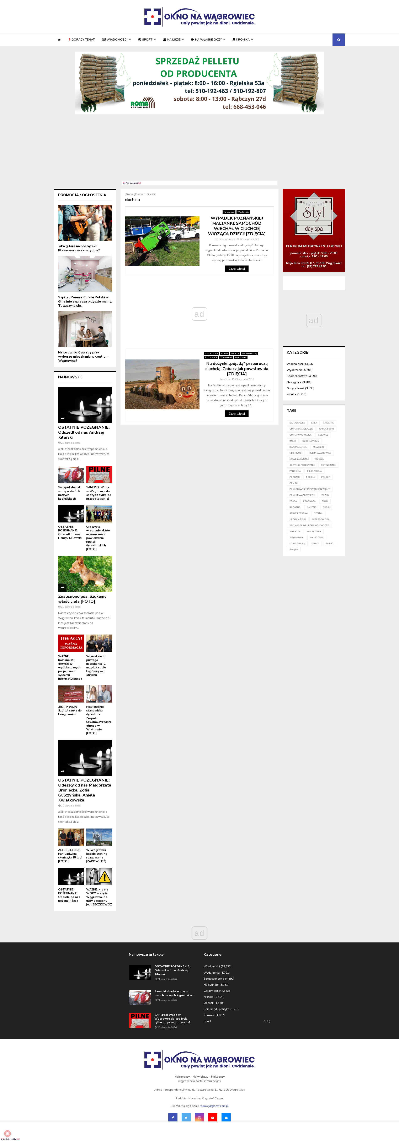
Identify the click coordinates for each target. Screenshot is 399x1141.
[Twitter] (186, 1117)
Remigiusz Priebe (225, 239)
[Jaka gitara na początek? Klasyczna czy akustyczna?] (85, 223)
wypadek (294, 531)
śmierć (329, 543)
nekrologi (295, 453)
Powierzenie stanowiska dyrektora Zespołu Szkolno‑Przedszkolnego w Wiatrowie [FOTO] (99, 720)
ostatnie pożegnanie (302, 465)
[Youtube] (212, 1117)
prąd (325, 501)
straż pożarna (298, 513)
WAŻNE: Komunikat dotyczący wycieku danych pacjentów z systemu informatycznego (70, 667)
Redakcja (224, 379)
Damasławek (297, 422)
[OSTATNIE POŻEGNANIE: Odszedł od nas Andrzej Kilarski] (85, 405)
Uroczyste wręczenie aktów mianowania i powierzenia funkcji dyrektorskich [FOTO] (98, 538)
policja (310, 477)
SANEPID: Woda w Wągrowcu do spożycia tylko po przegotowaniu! (98, 492)
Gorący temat (83, 40)
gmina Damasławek (301, 428)
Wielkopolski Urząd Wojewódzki (309, 525)
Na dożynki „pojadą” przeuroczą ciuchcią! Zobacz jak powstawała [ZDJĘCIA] (236, 369)
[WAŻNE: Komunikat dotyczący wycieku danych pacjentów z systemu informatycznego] (71, 643)
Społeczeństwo (297, 376)
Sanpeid (311, 507)
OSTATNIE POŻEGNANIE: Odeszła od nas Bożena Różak (69, 895)
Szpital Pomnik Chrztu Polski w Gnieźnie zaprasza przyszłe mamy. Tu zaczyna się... (85, 301)
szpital (318, 513)
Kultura (224, 353)
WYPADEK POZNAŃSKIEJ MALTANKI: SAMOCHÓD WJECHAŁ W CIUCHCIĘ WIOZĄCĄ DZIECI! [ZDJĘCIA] (237, 226)
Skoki (326, 507)
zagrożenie (317, 537)
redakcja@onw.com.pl (214, 1106)
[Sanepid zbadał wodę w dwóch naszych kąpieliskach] (71, 474)
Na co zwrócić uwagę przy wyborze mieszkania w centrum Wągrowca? (83, 356)
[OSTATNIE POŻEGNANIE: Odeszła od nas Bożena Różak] (71, 876)
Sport (147, 40)
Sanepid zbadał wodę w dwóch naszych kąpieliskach (69, 492)
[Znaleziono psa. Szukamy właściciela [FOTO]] (85, 574)
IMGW (292, 441)
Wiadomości (117, 40)
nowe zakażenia (299, 459)
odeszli (319, 459)
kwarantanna (298, 447)
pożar (325, 495)
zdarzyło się (297, 543)
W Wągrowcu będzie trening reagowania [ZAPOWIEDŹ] (96, 855)
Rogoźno (294, 507)
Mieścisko (319, 447)
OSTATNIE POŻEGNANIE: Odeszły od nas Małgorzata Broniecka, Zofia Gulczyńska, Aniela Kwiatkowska (84, 790)
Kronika (243, 40)
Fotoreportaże (211, 353)
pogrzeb (294, 477)
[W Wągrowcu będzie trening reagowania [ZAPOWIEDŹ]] (99, 837)
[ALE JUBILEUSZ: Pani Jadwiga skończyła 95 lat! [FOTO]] (71, 837)
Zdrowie (209, 1015)
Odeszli (209, 1003)
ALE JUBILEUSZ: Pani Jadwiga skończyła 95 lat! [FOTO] (70, 855)
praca (293, 501)
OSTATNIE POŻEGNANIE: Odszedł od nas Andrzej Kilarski (84, 432)
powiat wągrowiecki (302, 495)
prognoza (309, 501)
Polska (325, 477)
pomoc (293, 483)
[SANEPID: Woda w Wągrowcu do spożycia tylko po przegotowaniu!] (99, 474)
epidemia (328, 422)
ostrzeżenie (328, 465)
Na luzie (173, 40)
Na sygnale (229, 212)
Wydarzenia (240, 357)
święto (293, 549)
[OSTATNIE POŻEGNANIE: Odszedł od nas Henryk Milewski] (71, 513)
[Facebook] (172, 1117)
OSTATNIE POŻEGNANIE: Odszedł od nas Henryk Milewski (70, 532)
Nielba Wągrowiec (320, 453)
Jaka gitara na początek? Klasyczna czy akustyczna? (79, 248)
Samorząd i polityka (216, 1009)
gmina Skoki (326, 428)
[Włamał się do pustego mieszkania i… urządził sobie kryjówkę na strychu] (99, 643)
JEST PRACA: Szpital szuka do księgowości (70, 710)
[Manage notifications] (7, 1133)
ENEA (314, 422)
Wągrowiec (296, 537)
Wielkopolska (320, 519)
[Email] (226, 1117)
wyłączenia (314, 531)
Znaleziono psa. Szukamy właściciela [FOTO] (82, 599)
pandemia (295, 471)
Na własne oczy (208, 40)
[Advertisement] (199, 150)
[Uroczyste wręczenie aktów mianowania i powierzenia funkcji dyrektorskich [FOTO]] (99, 513)
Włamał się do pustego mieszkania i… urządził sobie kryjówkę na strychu (96, 665)
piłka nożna (314, 471)
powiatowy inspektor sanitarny (309, 489)
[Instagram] (199, 1117)
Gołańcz (323, 434)
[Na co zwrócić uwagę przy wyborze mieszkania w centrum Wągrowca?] (85, 329)
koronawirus (310, 441)
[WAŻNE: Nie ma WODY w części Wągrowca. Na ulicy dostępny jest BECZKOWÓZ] (99, 876)
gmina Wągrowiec (300, 434)
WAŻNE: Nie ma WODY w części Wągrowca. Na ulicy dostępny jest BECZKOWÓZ (99, 897)
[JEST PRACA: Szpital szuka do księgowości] (71, 694)
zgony (315, 543)
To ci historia (211, 357)
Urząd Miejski (297, 519)
